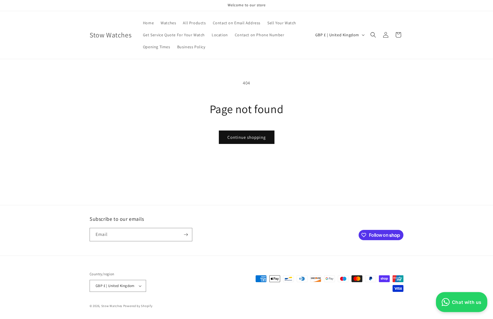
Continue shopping (246, 137)
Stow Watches (111, 306)
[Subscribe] (185, 234)
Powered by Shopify (138, 306)
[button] (373, 35)
